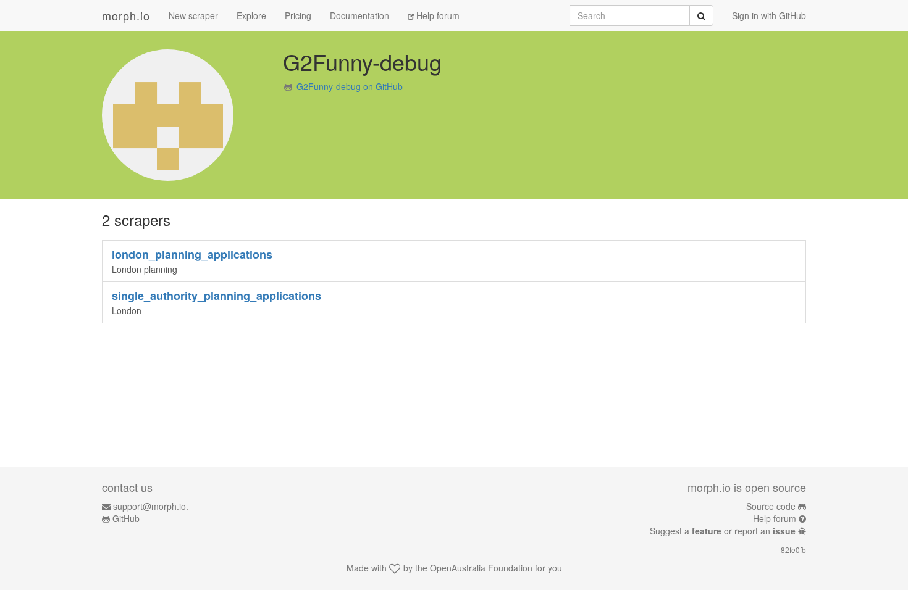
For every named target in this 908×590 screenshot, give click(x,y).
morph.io (126, 15)
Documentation (359, 15)
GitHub (126, 518)
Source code (771, 506)
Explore (251, 15)
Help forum (437, 15)
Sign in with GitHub (769, 15)
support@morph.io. (150, 506)
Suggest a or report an (723, 531)
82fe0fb (793, 549)
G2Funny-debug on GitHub (349, 86)
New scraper (193, 15)
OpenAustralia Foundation (481, 568)
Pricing (298, 15)
